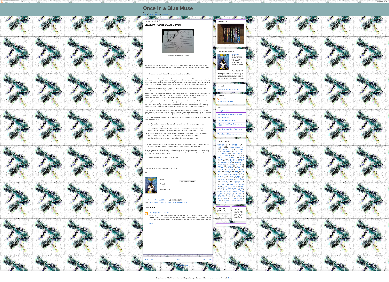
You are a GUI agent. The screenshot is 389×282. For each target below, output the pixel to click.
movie (233, 200)
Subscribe (234, 54)
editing (242, 157)
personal (241, 149)
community (236, 153)
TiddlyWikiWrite (232, 188)
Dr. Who (239, 193)
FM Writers (240, 179)
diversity (228, 190)
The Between (239, 151)
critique (231, 169)
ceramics (220, 176)
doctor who (226, 200)
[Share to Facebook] (179, 200)
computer (220, 169)
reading (219, 166)
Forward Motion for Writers (226, 120)
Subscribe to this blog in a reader (228, 89)
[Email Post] (169, 200)
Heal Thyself (230, 161)
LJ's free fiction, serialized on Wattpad (229, 114)
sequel (230, 179)
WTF (234, 186)
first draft (228, 171)
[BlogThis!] (175, 200)
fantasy (238, 178)
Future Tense (221, 164)
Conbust (221, 202)
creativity (151, 202)
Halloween (227, 174)
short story (237, 174)
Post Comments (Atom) (182, 265)
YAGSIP (231, 195)
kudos (219, 200)
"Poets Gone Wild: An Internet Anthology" (230, 134)
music (240, 195)
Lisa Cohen (223, 99)
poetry (219, 147)
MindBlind (241, 161)
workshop (238, 162)
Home (178, 259)
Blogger (230, 278)
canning (233, 173)
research (241, 186)
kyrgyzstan (220, 167)
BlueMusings (221, 197)
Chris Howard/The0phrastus (235, 183)
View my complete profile (225, 101)
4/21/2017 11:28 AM (163, 212)
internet (237, 155)
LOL (236, 171)
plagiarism (227, 202)
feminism (230, 197)
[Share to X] (177, 200)
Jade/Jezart (220, 195)
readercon (237, 181)
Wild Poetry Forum (223, 117)
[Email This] (173, 200)
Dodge (239, 167)
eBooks (227, 186)
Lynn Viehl (233, 198)
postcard (231, 167)
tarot (218, 198)
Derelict (223, 159)
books (224, 153)
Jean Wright (153, 212)
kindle (240, 198)
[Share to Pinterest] (181, 200)
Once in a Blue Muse (168, 8)
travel (229, 166)
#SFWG (225, 198)
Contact (151, 14)
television (231, 184)
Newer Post (149, 259)
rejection (220, 183)
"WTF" (223, 188)
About (145, 14)
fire (240, 164)
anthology (236, 191)
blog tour (232, 159)
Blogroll (157, 14)
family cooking (235, 176)
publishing (180, 202)
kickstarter (239, 197)
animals (229, 178)
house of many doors (226, 157)
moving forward (171, 202)
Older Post (207, 259)
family (235, 144)
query (222, 184)
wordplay (238, 190)
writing (185, 202)
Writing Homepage (223, 111)
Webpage (164, 14)
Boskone (220, 178)
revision (229, 193)
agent (238, 166)
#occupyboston (240, 200)
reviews (232, 164)
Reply (151, 223)
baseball (224, 181)
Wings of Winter (226, 162)
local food (220, 179)
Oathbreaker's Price (223, 191)
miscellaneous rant (160, 202)
